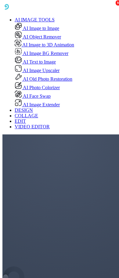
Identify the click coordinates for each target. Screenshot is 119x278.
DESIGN (24, 110)
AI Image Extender (41, 104)
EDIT (20, 121)
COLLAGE (26, 115)
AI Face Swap (36, 96)
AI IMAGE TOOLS (35, 19)
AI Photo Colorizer (41, 87)
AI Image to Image (40, 28)
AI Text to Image (39, 61)
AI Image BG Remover (45, 53)
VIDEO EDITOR (32, 126)
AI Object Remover (41, 36)
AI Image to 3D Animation (47, 44)
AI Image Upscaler (41, 70)
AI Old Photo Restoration (47, 79)
